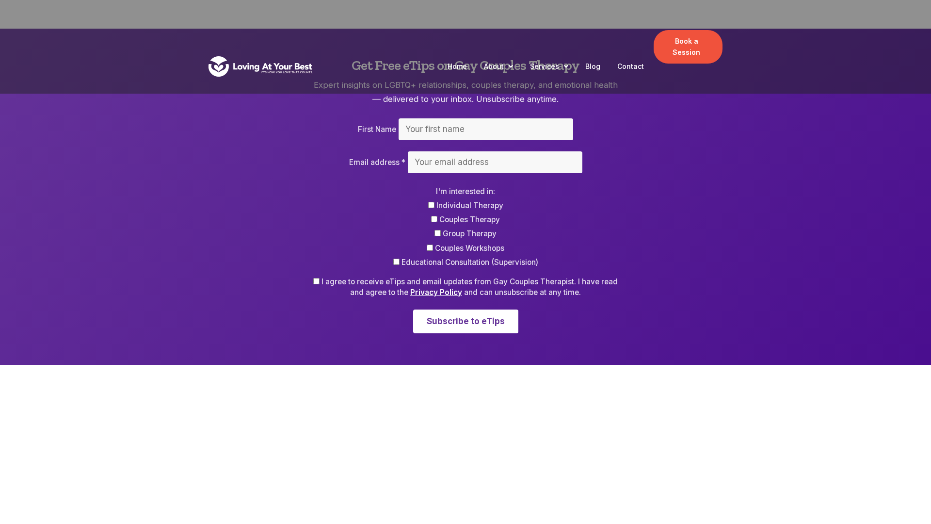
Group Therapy (469, 233)
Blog (592, 66)
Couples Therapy (468, 219)
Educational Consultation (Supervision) (469, 262)
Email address (377, 162)
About (494, 66)
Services (544, 66)
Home (457, 66)
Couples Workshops (468, 248)
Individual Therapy (468, 205)
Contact (630, 66)
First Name (377, 129)
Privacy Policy (436, 292)
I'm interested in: (465, 191)
